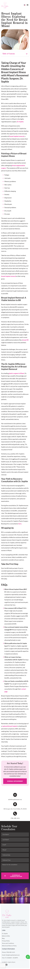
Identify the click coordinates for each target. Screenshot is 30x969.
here (19, 524)
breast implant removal (16, 136)
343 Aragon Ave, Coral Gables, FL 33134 (15, 809)
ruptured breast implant (9, 726)
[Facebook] (6, 965)
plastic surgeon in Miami (16, 373)
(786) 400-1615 (15, 818)
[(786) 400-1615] (15, 814)
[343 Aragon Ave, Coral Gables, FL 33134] (15, 804)
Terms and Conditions (8, 943)
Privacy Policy (6, 941)
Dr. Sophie (20, 122)
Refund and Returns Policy (9, 945)
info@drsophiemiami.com (15, 799)
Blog (3, 938)
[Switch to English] (24, 5)
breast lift (25, 340)
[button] (27, 5)
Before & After (6, 936)
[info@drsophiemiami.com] (15, 795)
